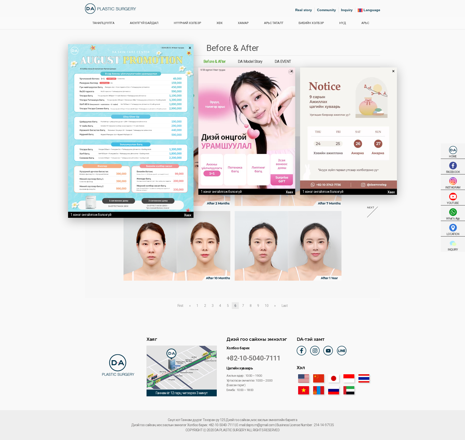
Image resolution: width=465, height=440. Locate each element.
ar (348, 390)
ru (333, 390)
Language (371, 10)
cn (318, 378)
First (180, 306)
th (363, 378)
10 (266, 306)
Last (284, 306)
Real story (303, 10)
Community (326, 10)
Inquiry (347, 10)
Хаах (187, 215)
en (303, 378)
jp (333, 378)
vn (303, 390)
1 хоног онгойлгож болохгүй (90, 215)
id (348, 378)
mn (318, 390)
